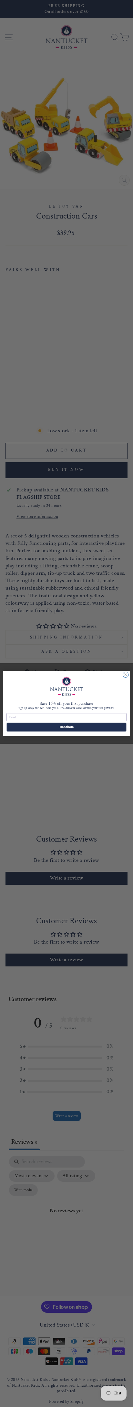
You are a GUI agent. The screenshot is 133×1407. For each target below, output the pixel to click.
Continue (66, 727)
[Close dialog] (125, 675)
